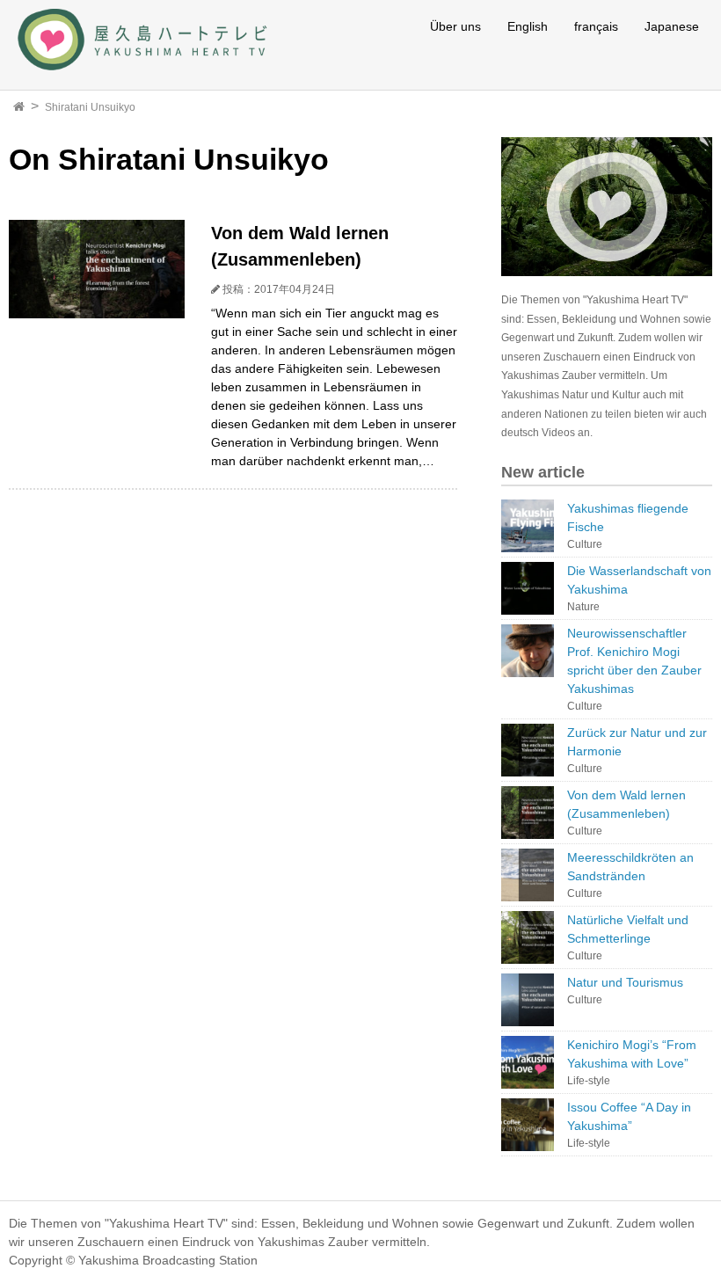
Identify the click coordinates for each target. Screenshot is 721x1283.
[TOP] (19, 107)
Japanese (672, 26)
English (527, 26)
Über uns (455, 26)
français (596, 26)
